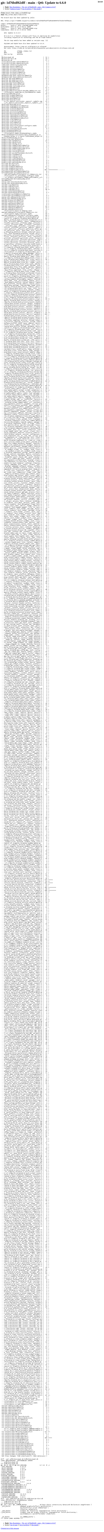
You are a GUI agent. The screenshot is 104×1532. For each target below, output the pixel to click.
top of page (14, 1525)
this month (37, 9)
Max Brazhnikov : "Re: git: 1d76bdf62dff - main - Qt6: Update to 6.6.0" (33, 7)
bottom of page (15, 9)
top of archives (27, 9)
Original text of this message (10, 1528)
